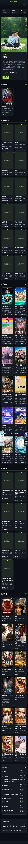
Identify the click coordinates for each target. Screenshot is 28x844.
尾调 (5, 771)
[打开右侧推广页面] (26, 438)
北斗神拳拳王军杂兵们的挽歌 (11, 794)
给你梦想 (6, 806)
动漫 (17, 830)
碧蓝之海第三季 (8, 789)
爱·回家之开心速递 (8, 811)
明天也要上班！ (8, 785)
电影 (7, 830)
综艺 (14, 830)
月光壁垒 (6, 801)
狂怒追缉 (6, 776)
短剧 (20, 830)
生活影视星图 (13, 1)
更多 (26, 84)
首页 (4, 830)
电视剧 (10, 830)
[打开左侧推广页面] (2, 438)
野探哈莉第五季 (8, 798)
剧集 (17, 842)
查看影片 (6, 77)
